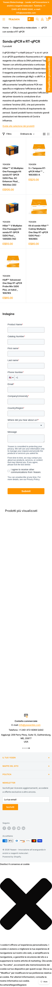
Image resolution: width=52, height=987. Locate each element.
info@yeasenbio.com (30, 725)
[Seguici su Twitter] (9, 828)
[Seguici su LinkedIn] (23, 828)
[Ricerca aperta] (37, 19)
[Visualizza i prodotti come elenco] (48, 134)
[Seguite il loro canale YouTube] (18, 828)
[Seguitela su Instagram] (14, 828)
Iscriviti (10, 807)
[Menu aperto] (4, 19)
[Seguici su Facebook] (4, 828)
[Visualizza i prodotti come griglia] (44, 134)
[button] (31, 19)
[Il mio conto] (42, 19)
